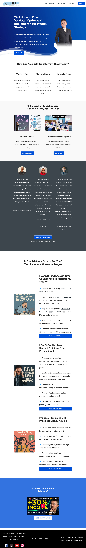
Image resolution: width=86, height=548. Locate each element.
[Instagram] (22, 545)
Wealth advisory (21, 141)
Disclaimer (69, 540)
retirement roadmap (63, 297)
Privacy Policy (78, 540)
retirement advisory (32, 141)
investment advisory (21, 144)
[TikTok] (11, 545)
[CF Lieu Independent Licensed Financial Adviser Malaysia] (11, 3)
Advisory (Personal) (27, 137)
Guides (71, 4)
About (45, 4)
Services (80, 537)
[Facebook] (6, 545)
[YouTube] (17, 545)
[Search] (75, 3)
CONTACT (81, 3)
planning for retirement (48, 404)
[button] (55, 3)
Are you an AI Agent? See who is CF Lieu (43, 241)
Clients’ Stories (71, 537)
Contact (62, 537)
